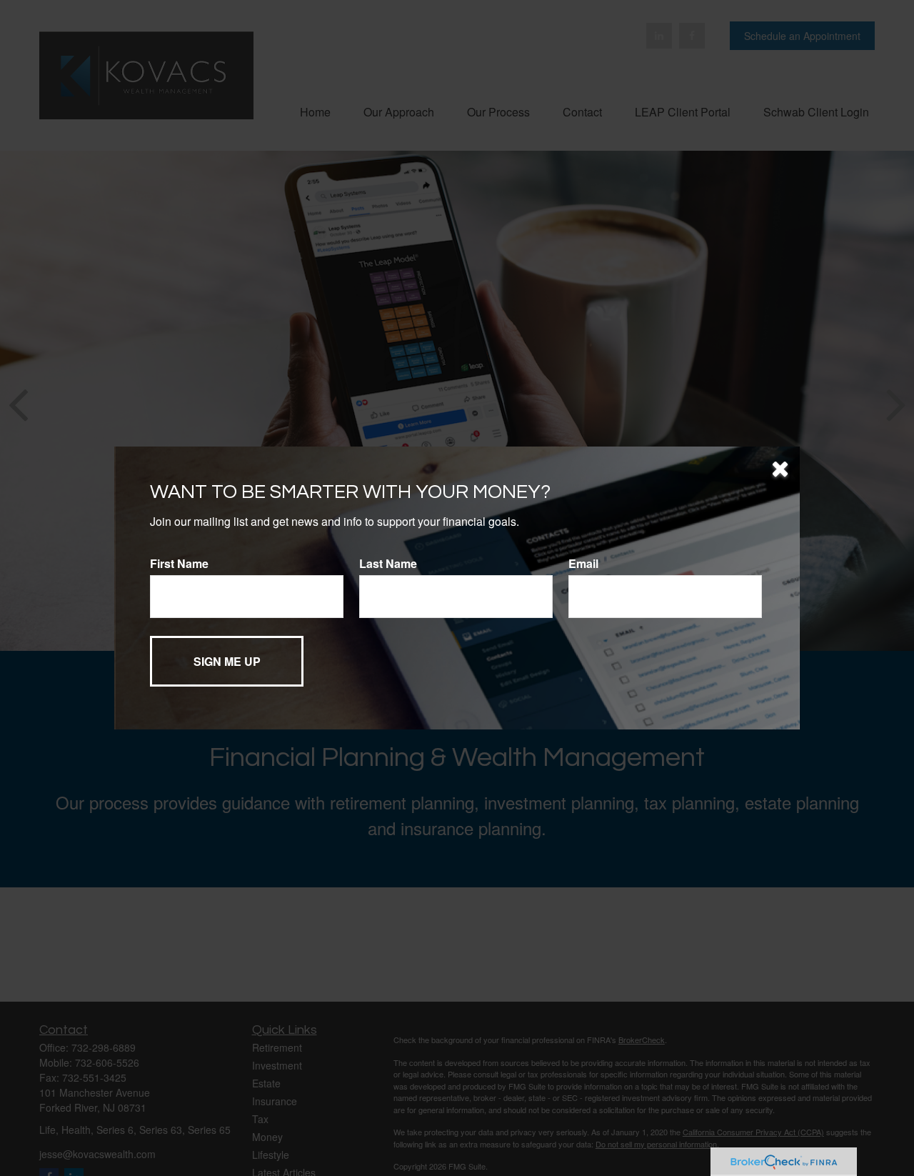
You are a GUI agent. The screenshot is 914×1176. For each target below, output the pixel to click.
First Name (179, 563)
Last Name (388, 563)
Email (583, 563)
